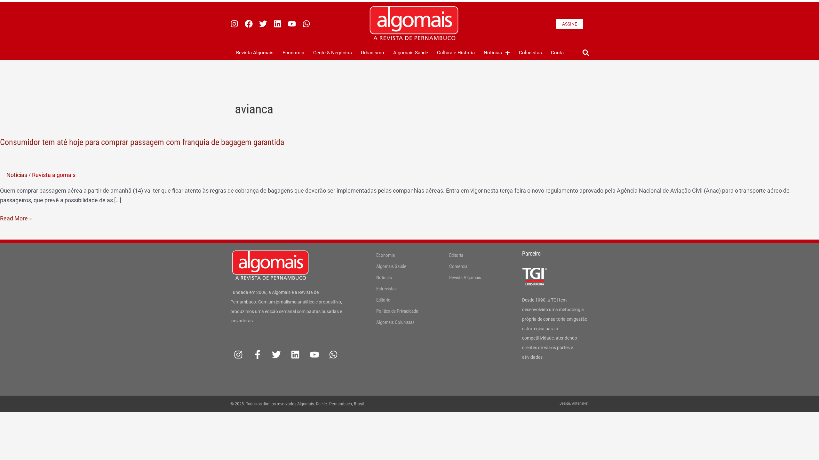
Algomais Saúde (410, 53)
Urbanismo (372, 53)
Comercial (458, 266)
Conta (557, 53)
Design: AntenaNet (574, 403)
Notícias (493, 53)
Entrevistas (386, 289)
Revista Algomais (255, 53)
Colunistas (530, 53)
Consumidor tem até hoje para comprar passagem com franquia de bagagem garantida (142, 142)
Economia (293, 53)
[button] (586, 53)
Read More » (16, 218)
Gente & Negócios (332, 53)
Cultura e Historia (456, 53)
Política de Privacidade (397, 311)
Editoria (383, 300)
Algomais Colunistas (395, 322)
